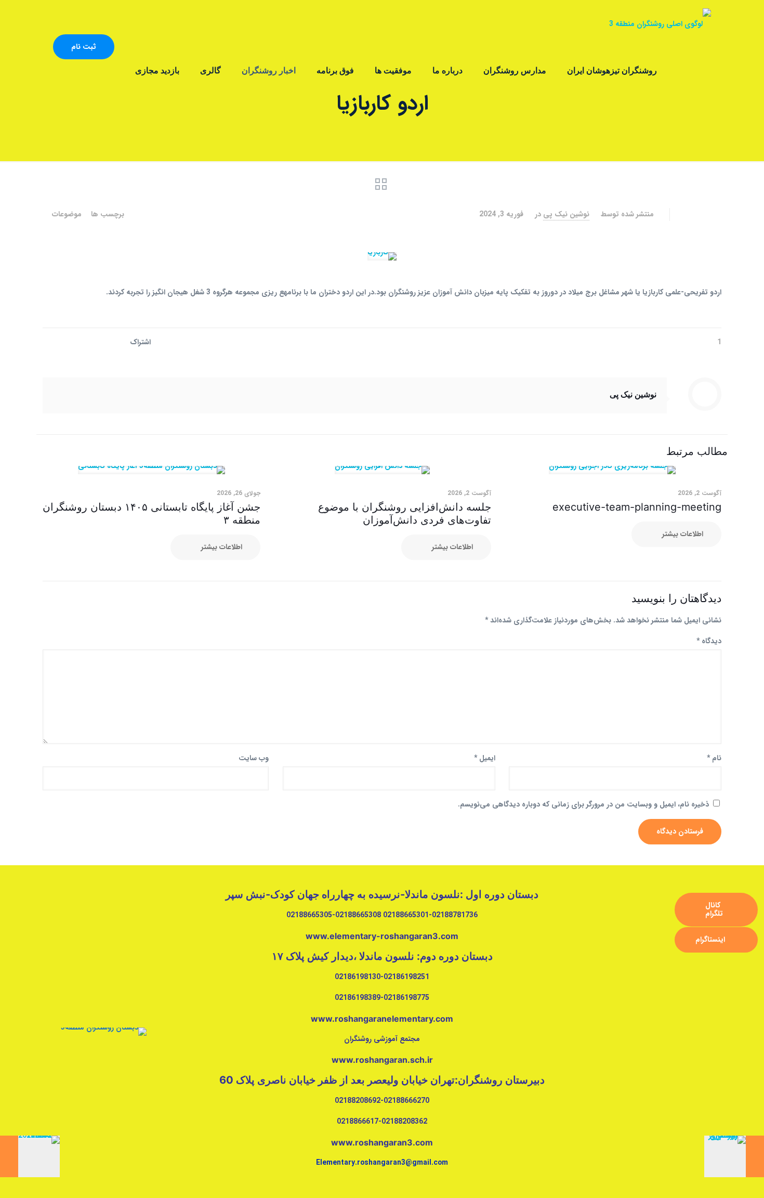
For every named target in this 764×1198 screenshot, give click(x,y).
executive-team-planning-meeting (636, 507)
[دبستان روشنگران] (660, 23)
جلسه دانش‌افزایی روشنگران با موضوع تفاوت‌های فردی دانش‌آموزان (404, 513)
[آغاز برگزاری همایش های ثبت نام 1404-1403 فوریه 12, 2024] (30, 1156)
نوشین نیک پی (566, 214)
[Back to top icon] (721, 1181)
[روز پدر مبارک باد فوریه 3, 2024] (734, 1156)
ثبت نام (83, 47)
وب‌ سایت (254, 758)
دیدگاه (708, 641)
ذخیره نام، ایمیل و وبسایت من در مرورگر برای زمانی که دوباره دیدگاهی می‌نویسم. (583, 804)
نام (714, 758)
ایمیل (484, 758)
